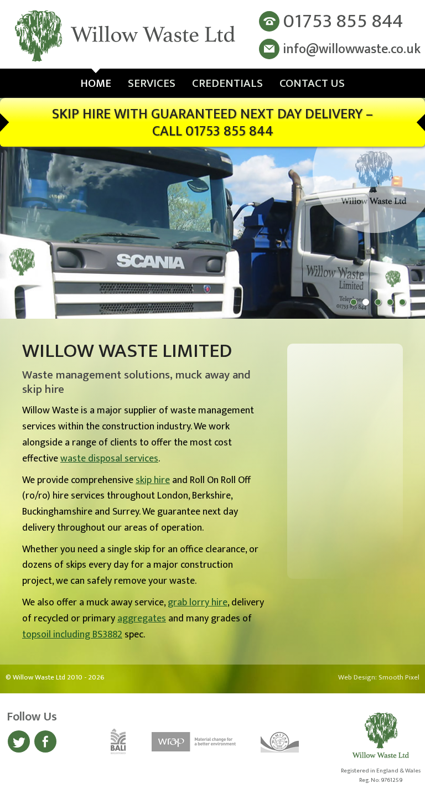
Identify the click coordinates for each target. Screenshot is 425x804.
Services (151, 83)
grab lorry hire (197, 602)
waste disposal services (109, 458)
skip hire (153, 480)
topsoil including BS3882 (72, 634)
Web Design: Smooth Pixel (378, 677)
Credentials (227, 83)
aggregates (141, 618)
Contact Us (312, 83)
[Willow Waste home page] (126, 37)
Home (95, 83)
